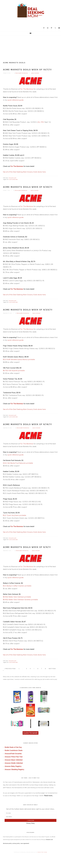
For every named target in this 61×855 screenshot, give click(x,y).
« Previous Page (10, 668)
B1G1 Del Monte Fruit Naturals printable (18, 463)
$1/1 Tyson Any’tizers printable (14, 515)
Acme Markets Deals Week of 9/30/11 (27, 187)
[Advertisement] (30, 47)
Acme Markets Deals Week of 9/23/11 (27, 309)
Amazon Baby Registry (13, 766)
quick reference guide (16, 100)
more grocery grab (12, 177)
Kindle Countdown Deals (13, 750)
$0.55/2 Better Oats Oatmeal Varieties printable (20, 600)
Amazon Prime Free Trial (13, 757)
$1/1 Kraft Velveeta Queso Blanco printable (19, 359)
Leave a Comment (35, 73)
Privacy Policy (30, 823)
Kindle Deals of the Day (13, 747)
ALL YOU (41, 122)
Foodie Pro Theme (42, 852)
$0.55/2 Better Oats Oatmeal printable (17, 597)
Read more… (48, 795)
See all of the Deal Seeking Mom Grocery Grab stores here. (24, 172)
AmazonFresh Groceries (13, 753)
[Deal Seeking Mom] (30, 18)
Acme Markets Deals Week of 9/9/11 (27, 547)
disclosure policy (7, 843)
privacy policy (16, 843)
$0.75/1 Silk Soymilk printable (14, 370)
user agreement (25, 843)
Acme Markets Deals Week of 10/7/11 (27, 69)
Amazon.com (49, 839)
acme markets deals (13, 179)
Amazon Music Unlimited (13, 760)
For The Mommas (26, 89)
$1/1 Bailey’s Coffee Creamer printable (17, 586)
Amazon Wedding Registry (14, 769)
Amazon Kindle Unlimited (14, 763)
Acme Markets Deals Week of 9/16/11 (27, 424)
